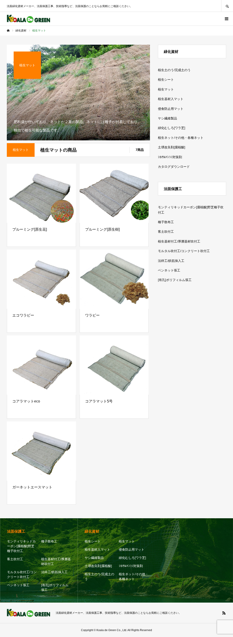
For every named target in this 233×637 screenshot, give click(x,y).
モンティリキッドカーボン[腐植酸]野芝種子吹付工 (190, 209)
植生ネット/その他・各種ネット (180, 137)
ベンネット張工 (169, 270)
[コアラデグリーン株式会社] (28, 19)
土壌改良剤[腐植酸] (171, 147)
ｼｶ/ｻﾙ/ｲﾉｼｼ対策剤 (170, 157)
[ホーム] (8, 30)
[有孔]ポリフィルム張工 (175, 280)
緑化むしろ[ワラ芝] (171, 128)
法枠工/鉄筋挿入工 (171, 261)
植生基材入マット (170, 99)
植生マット (166, 89)
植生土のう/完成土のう (174, 70)
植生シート (166, 79)
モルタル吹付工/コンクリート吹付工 (184, 251)
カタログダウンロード (174, 166)
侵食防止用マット (170, 109)
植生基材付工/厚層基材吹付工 (179, 241)
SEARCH (227, 6)
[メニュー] (226, 19)
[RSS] (224, 613)
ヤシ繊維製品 (167, 118)
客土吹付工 (166, 231)
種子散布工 (166, 222)
